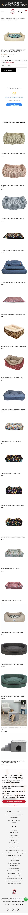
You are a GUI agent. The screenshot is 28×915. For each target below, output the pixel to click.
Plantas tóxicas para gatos (14, 863)
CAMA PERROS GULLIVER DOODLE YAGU (12, 505)
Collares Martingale (14, 858)
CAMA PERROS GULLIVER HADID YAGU (12, 632)
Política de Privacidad (14, 843)
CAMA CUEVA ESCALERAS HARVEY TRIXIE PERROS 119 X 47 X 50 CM (12, 762)
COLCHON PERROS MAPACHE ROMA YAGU (13, 314)
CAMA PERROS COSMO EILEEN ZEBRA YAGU (13, 346)
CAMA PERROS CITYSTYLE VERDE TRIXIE (12, 696)
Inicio (2, 18)
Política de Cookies (14, 832)
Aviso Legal (14, 840)
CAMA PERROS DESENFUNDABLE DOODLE (13, 537)
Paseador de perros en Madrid (14, 870)
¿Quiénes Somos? (14, 817)
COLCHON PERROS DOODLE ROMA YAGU (12, 250)
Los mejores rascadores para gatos (14, 855)
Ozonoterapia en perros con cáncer (14, 878)
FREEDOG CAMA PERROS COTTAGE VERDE (13, 153)
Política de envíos (14, 835)
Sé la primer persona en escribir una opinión (14, 104)
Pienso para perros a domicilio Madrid (14, 815)
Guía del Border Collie (14, 860)
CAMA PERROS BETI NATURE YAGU (11, 441)
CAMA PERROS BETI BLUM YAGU (10, 569)
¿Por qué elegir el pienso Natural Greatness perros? (14, 852)
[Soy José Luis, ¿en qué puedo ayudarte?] (26, 899)
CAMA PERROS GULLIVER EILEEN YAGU (12, 378)
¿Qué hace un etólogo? (14, 868)
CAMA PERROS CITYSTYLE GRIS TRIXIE (12, 664)
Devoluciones (14, 830)
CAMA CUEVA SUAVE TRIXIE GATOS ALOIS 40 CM (13, 728)
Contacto (14, 822)
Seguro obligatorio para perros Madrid (14, 850)
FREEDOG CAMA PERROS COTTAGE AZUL (12, 219)
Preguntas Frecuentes (14, 837)
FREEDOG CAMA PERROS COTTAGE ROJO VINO (12, 186)
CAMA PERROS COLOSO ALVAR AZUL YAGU (13, 409)
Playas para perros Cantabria (14, 883)
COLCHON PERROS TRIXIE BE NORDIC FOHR (13, 282)
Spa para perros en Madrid (14, 876)
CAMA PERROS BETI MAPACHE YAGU (11, 600)
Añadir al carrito (8, 70)
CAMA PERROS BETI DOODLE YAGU (11, 473)
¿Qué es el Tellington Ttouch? (14, 873)
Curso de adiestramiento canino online (14, 881)
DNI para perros (14, 865)
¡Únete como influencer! (14, 820)
